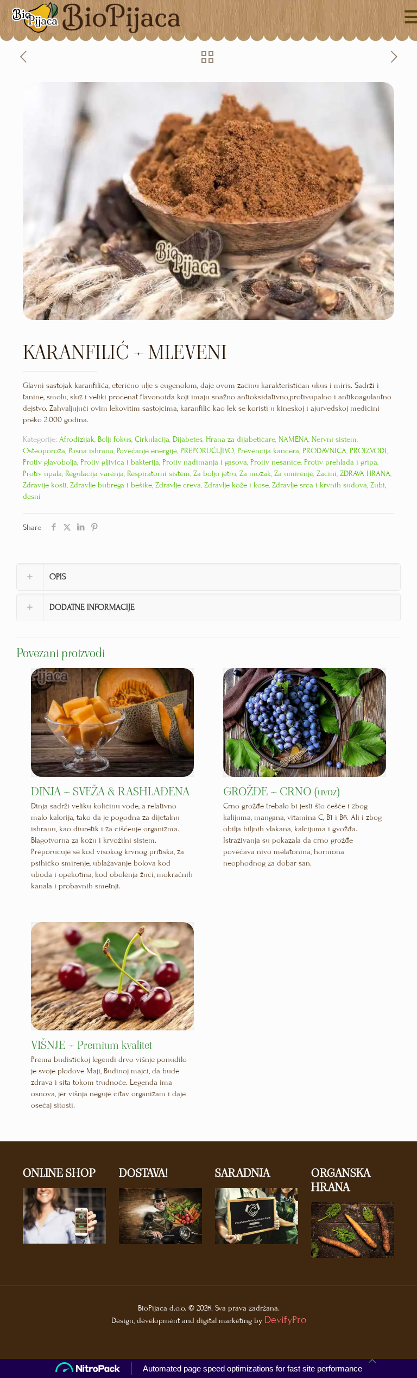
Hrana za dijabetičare (240, 439)
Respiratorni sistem (158, 473)
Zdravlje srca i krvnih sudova (319, 485)
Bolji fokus (114, 439)
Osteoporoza (44, 450)
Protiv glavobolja (50, 462)
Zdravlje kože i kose (236, 485)
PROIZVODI (368, 450)
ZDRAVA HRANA (365, 473)
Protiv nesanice (275, 462)
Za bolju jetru (214, 473)
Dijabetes (188, 439)
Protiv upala (42, 473)
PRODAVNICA (324, 450)
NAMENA (293, 439)
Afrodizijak (76, 439)
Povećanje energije (147, 450)
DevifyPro (285, 1319)
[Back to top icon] (372, 1361)
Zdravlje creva (178, 485)
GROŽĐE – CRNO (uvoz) (281, 791)
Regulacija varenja (94, 473)
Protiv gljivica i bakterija (119, 462)
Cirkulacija (152, 439)
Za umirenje (293, 473)
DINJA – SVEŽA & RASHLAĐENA (110, 791)
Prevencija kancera (268, 450)
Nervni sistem (334, 439)
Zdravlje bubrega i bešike (111, 485)
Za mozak (255, 473)
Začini (327, 473)
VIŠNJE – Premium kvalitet (91, 1045)
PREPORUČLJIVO (207, 450)
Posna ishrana (90, 450)
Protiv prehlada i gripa (340, 462)
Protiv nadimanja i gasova (204, 462)
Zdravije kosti (45, 485)
